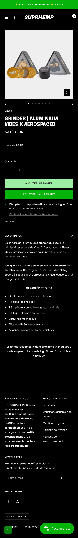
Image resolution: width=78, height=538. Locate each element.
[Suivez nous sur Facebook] (9, 501)
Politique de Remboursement (53, 439)
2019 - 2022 (31, 527)
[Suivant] (71, 103)
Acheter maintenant (39, 194)
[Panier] (71, 17)
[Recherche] (13, 17)
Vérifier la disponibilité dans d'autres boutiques (33, 214)
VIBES (8, 111)
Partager (10, 221)
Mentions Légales (53, 423)
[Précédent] (6, 103)
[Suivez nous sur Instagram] (17, 501)
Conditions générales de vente (57, 414)
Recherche (49, 405)
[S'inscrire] (60, 477)
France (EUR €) (15, 516)
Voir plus (58, 4)
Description (13, 235)
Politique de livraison (55, 430)
